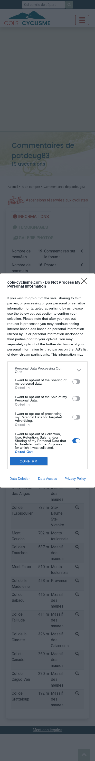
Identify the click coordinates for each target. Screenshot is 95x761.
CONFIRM (29, 461)
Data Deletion (20, 479)
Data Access (47, 479)
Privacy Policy (75, 479)
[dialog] (47, 380)
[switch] (76, 381)
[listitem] (47, 370)
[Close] (85, 282)
